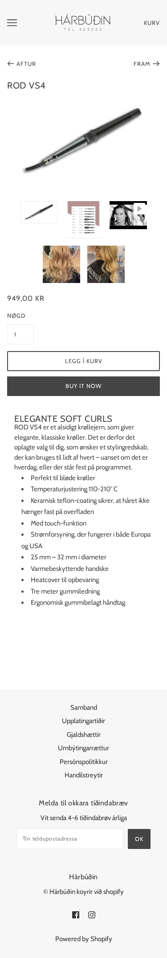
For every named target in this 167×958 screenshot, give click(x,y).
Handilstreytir (84, 775)
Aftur (26, 63)
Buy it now (83, 385)
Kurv (152, 22)
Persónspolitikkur (84, 762)
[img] (76, 914)
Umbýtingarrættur (83, 748)
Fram (142, 63)
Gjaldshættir (84, 735)
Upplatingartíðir (83, 721)
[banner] (82, 22)
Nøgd (16, 315)
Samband (83, 707)
